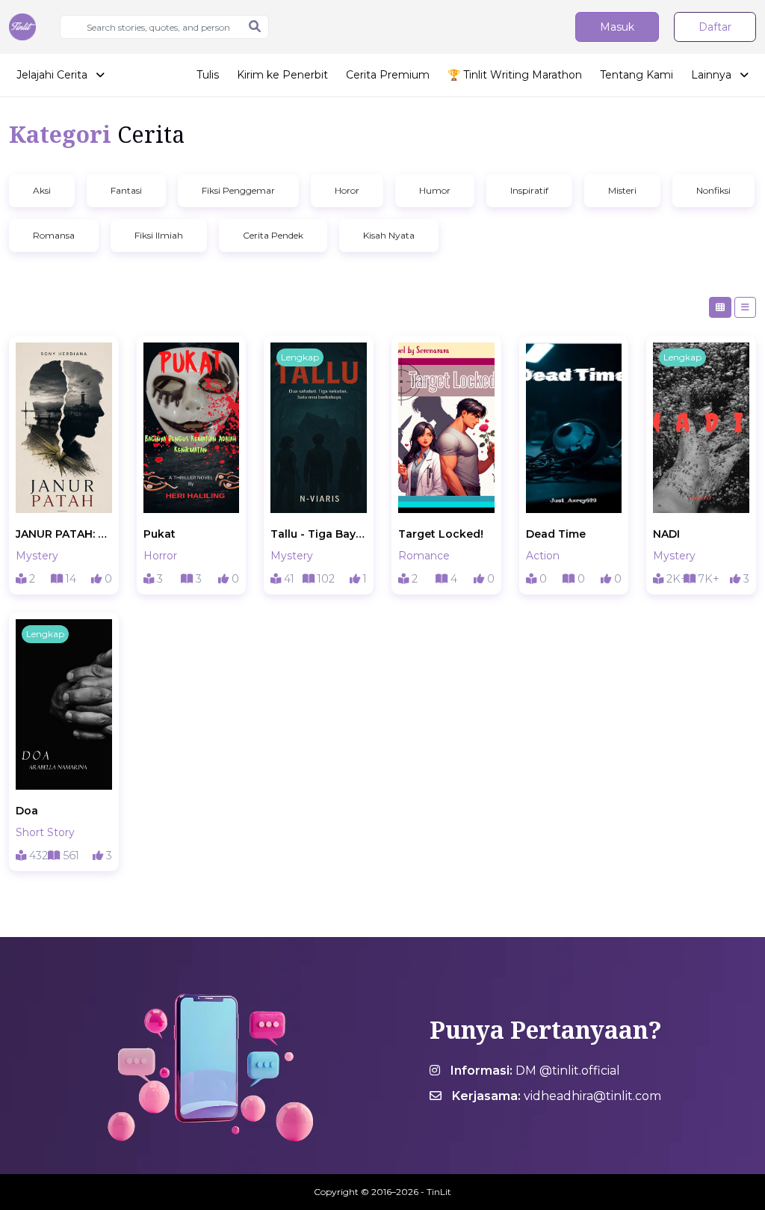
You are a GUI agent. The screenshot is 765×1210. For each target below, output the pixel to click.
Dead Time (556, 534)
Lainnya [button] (712, 75)
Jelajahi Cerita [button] (53, 75)
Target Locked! (440, 534)
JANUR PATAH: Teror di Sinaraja (64, 534)
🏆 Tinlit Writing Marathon (514, 75)
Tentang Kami (636, 75)
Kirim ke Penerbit (282, 75)
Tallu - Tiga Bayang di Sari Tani (318, 534)
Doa (27, 810)
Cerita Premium (388, 75)
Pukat (159, 534)
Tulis (207, 75)
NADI (666, 534)
